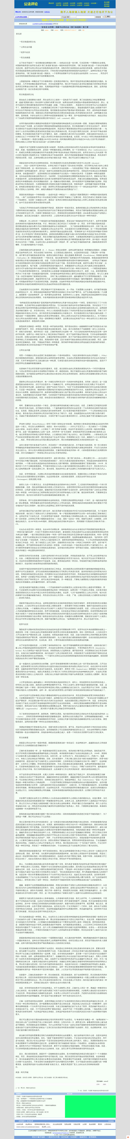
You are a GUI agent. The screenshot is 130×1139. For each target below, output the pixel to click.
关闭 (104, 1084)
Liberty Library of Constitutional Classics (27, 1126)
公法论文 (86, 3)
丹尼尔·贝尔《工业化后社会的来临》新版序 (29, 1114)
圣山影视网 (92, 1124)
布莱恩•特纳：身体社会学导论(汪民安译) (28, 1107)
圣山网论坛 (28, 1124)
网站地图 (106, 6)
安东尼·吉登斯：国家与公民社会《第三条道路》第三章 (40, 1077)
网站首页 (51, 3)
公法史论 (72, 5)
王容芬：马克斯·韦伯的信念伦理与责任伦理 (95, 1090)
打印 (98, 1084)
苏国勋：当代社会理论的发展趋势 (26, 1116)
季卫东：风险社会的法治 (28, 1088)
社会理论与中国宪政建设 (45, 24)
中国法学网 (77, 1124)
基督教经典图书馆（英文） (42, 1124)
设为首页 (106, 4)
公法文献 (93, 3)
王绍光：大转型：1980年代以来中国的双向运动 (30, 1110)
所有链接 (111, 1121)
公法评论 (58, 3)
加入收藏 (106, 2)
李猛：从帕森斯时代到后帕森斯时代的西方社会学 (31, 1101)
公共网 (85, 1124)
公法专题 (72, 3)
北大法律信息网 (57, 1124)
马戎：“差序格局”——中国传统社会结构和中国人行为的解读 (34, 1098)
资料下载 (58, 5)
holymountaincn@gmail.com (61, 1133)
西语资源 (65, 5)
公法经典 (65, 3)
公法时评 (79, 5)
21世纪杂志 (107, 1124)
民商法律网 (67, 1124)
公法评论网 (19, 1124)
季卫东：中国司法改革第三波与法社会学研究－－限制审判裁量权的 (36, 1105)
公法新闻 (86, 5)
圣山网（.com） (46, 1126)
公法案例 (79, 3)
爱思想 (100, 1124)
